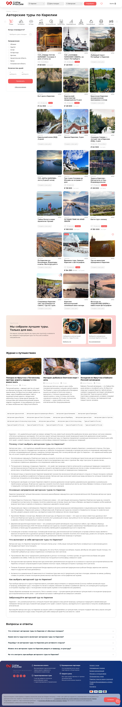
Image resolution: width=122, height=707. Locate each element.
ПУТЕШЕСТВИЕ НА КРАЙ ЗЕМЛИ (74, 220)
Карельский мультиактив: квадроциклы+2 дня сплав (73, 98)
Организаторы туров (96, 676)
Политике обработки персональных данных (53, 700)
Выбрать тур (67, 341)
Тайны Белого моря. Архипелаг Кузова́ (46, 220)
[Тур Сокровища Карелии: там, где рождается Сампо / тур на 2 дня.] (49, 285)
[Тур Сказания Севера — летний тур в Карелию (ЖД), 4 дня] (102, 121)
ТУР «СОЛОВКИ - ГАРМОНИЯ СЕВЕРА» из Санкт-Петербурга (73, 57)
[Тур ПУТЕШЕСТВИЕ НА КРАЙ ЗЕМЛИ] (75, 203)
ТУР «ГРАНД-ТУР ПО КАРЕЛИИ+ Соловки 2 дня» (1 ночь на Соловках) (47, 57)
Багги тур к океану (99, 219)
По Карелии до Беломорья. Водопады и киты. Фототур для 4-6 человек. (48, 262)
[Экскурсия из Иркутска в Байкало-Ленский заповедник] (98, 366)
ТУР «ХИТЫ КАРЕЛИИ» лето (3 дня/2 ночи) (47, 179)
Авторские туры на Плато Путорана (38, 417)
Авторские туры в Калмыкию (65, 413)
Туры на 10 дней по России (15, 425)
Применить (20, 81)
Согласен (110, 700)
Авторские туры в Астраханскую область (40, 413)
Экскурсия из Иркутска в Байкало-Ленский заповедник (97, 379)
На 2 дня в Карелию (46, 96)
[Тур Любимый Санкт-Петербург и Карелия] (102, 39)
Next (117, 22)
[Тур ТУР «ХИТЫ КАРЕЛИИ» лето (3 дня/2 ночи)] (49, 162)
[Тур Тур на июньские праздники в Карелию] (102, 244)
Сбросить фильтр (20, 87)
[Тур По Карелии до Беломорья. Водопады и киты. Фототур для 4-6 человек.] (49, 244)
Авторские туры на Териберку (63, 417)
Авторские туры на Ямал (47, 421)
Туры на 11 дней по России (35, 425)
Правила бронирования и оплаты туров (100, 683)
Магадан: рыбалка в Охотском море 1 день (60, 379)
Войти (112, 3)
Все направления (94, 341)
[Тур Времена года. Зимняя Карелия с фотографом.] (75, 244)
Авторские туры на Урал (84, 417)
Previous (5, 22)
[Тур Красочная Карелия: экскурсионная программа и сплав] (102, 80)
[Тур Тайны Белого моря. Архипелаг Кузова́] (49, 203)
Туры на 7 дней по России (92, 421)
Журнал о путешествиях (21, 353)
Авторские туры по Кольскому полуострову (21, 421)
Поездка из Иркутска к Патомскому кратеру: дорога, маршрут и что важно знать (23, 380)
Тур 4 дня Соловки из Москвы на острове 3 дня (73, 180)
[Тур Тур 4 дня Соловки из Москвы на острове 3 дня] (75, 162)
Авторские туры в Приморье (87, 413)
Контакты (92, 686)
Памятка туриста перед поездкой (101, 679)
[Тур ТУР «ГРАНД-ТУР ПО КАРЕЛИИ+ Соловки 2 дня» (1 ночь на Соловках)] (49, 39)
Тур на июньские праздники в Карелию (100, 261)
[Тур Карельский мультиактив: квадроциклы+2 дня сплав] (75, 80)
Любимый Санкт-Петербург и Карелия (100, 56)
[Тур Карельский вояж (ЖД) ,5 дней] (49, 121)
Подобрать (90, 3)
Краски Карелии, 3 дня (73, 137)
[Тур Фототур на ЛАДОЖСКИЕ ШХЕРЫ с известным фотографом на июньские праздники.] (102, 285)
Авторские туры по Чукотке (103, 417)
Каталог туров (94, 665)
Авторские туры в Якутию (15, 417)
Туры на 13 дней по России (74, 425)
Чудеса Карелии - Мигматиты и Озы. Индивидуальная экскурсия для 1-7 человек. (98, 180)
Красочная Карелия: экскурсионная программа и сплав (99, 98)
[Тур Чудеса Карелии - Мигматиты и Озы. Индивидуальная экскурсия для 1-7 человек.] (102, 162)
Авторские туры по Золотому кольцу (69, 421)
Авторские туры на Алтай (15, 413)
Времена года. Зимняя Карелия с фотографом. (74, 261)
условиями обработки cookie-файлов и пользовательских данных (75, 698)
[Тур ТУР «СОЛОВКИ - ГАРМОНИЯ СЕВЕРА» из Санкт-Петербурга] (75, 39)
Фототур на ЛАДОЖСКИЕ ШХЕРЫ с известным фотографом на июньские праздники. (101, 304)
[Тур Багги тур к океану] (102, 203)
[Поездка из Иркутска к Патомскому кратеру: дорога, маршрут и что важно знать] (23, 366)
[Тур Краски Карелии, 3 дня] (75, 121)
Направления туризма (97, 668)
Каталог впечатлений (96, 671)
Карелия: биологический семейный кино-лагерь (74, 303)
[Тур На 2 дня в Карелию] (49, 80)
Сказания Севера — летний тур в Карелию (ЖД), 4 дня (100, 139)
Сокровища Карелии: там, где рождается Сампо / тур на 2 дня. (47, 303)
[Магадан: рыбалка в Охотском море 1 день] (61, 366)
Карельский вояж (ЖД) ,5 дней (47, 138)
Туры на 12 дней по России (54, 425)
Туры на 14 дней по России (93, 425)
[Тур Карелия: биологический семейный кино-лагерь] (75, 285)
